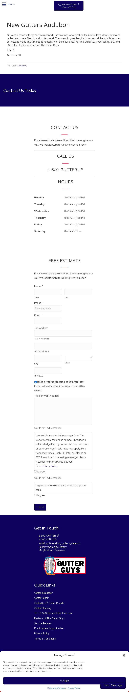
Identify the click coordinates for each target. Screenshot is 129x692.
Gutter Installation (43, 593)
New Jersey (60, 547)
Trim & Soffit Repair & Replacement (53, 613)
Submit (40, 507)
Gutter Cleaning (42, 608)
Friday (38, 224)
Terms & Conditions (45, 638)
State (67, 363)
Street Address (41, 339)
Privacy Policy (74, 688)
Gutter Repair (41, 598)
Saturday (39, 231)
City (36, 363)
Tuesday (39, 204)
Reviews (22, 65)
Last (67, 297)
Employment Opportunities (49, 628)
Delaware (60, 550)
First (36, 297)
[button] (124, 655)
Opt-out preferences (56, 688)
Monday (39, 197)
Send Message (113, 685)
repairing (56, 543)
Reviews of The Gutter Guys (49, 618)
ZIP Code (38, 376)
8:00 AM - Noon (73, 231)
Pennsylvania (46, 547)
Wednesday (41, 211)
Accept (64, 680)
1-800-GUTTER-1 (65, 169)
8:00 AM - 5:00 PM (74, 197)
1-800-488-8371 (48, 539)
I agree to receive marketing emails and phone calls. (61, 487)
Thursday (40, 218)
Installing (43, 543)
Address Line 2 (41, 351)
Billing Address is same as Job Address (60, 381)
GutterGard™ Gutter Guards (49, 603)
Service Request (43, 623)
